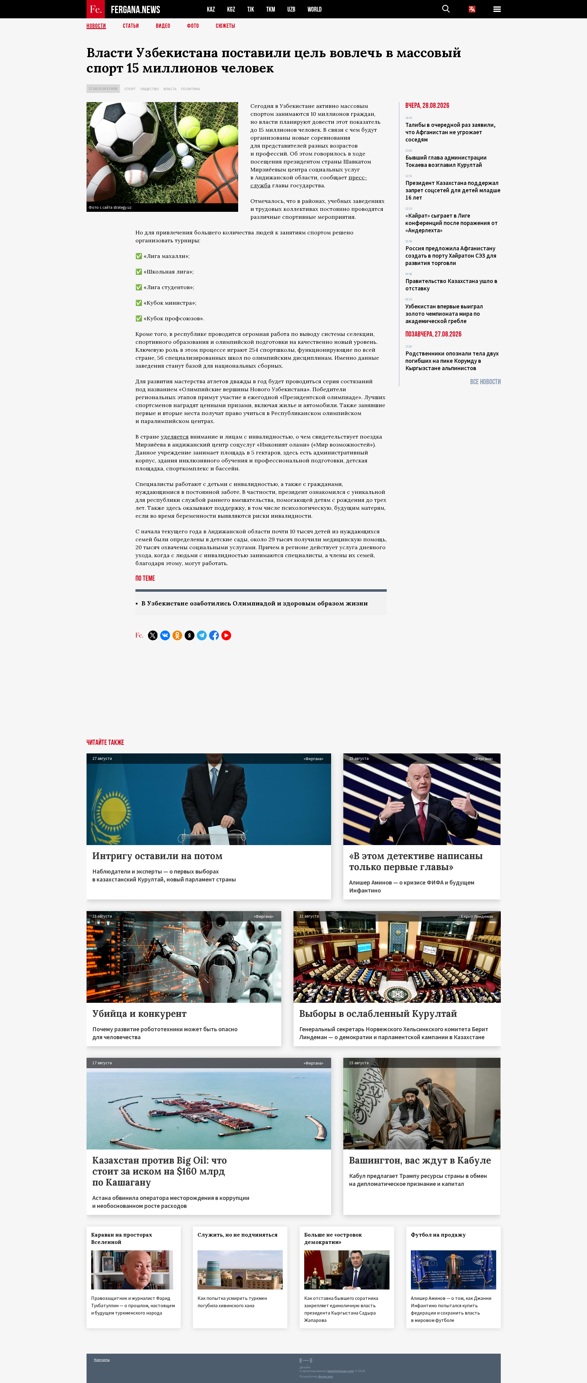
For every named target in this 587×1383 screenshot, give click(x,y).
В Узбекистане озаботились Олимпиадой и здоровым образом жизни (255, 603)
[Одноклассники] (177, 635)
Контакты (102, 1359)
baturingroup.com (340, 1371)
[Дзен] (189, 635)
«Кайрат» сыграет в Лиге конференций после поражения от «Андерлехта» (451, 223)
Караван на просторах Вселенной (121, 1238)
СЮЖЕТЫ (225, 26)
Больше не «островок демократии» (333, 1238)
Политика (190, 88)
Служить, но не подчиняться (238, 1234)
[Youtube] (226, 635)
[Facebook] (214, 635)
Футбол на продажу (438, 1234)
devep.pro (325, 1376)
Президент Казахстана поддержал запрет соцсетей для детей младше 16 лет (452, 190)
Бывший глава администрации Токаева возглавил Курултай (446, 161)
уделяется (175, 436)
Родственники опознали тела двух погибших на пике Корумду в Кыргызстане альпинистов (452, 361)
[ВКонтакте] (165, 635)
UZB (291, 9)
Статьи (131, 26)
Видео (163, 26)
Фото (193, 26)
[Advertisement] (293, 693)
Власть (170, 88)
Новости (96, 26)
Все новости (485, 381)
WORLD (315, 9)
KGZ (231, 9)
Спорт (130, 88)
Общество (149, 88)
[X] (153, 635)
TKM (270, 9)
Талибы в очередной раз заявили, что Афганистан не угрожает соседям (450, 132)
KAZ (211, 9)
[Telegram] (202, 635)
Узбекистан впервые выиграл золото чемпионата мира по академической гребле (444, 314)
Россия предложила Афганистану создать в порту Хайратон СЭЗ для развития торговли (451, 256)
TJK (250, 9)
